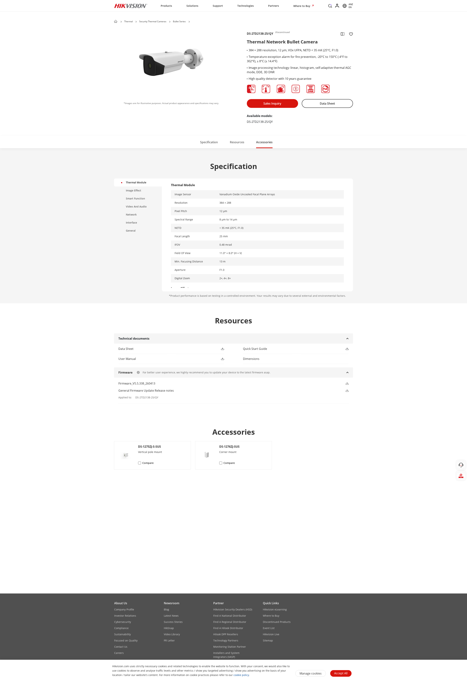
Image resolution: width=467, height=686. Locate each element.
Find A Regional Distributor (229, 622)
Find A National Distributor (229, 615)
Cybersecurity (122, 622)
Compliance (121, 628)
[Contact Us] (461, 465)
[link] (165, 349)
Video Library (172, 634)
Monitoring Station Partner (229, 646)
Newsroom (171, 603)
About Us (120, 603)
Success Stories (173, 622)
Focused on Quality (126, 640)
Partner (218, 603)
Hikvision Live (271, 634)
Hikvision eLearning (275, 609)
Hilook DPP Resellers (225, 634)
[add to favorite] (350, 33)
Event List (269, 628)
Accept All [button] (341, 673)
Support (218, 5)
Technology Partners (225, 640)
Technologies (245, 5)
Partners (273, 5)
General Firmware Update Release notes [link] (146, 391)
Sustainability (122, 634)
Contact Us (120, 646)
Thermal (128, 21)
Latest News (171, 615)
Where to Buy (302, 6)
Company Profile (124, 609)
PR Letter (169, 640)
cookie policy (241, 675)
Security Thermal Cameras (152, 21)
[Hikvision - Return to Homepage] (131, 6)
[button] (330, 7)
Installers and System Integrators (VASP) (226, 655)
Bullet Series (179, 21)
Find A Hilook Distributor (228, 628)
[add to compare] (342, 33)
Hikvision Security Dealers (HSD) (232, 609)
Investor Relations (125, 615)
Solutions (192, 5)
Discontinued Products (277, 622)
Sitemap (268, 640)
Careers (119, 653)
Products (166, 5)
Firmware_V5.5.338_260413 (136, 383)
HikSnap (169, 628)
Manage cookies (311, 673)
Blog (166, 609)
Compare (148, 463)
